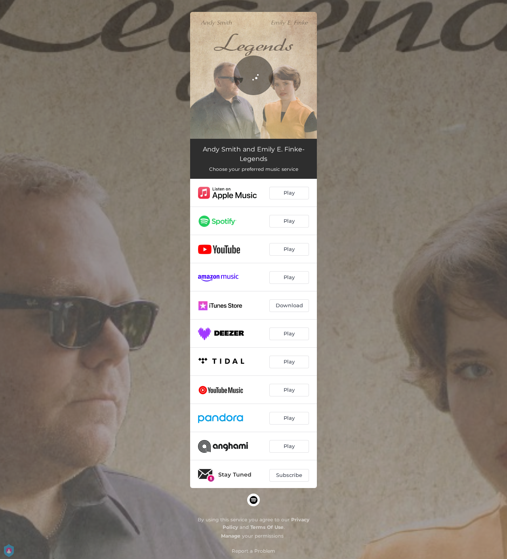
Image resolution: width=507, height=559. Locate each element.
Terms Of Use (267, 527)
